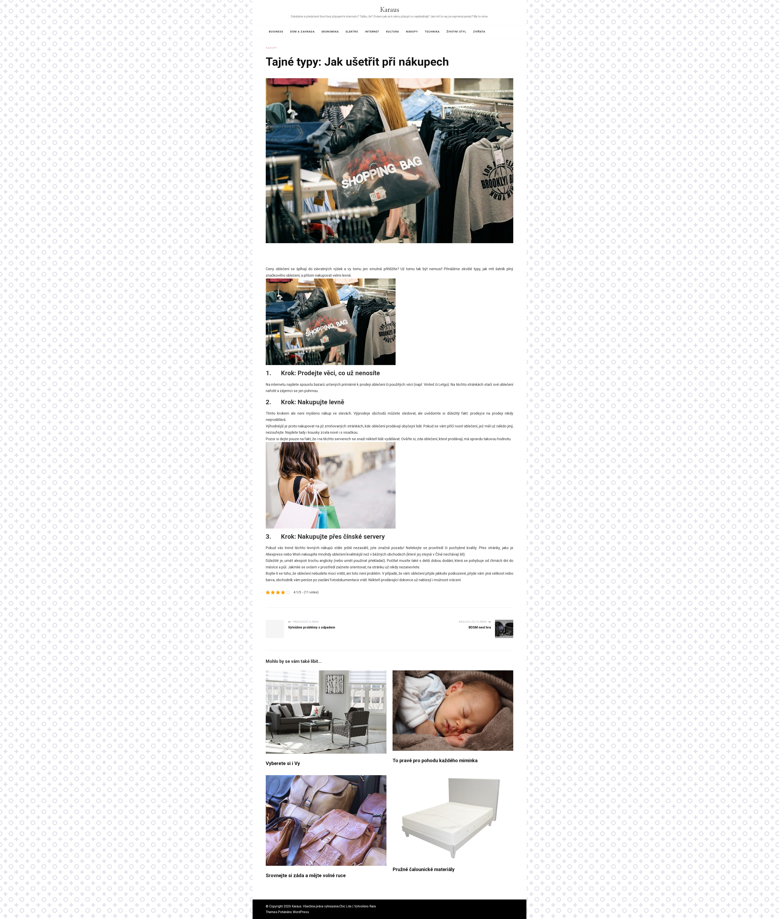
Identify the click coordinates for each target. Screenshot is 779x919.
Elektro (352, 31)
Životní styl (456, 31)
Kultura (392, 31)
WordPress (301, 912)
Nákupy (412, 31)
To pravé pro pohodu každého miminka (435, 760)
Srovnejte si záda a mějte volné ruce (306, 875)
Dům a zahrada (302, 31)
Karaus (389, 10)
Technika (432, 31)
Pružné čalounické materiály (424, 869)
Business (276, 31)
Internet (372, 31)
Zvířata (479, 31)
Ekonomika (330, 31)
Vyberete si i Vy (283, 763)
